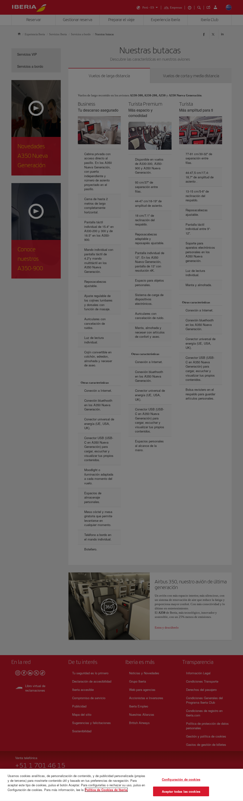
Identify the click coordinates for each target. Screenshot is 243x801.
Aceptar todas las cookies (181, 791)
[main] (121, 785)
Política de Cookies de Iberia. (106, 789)
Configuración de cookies (181, 779)
